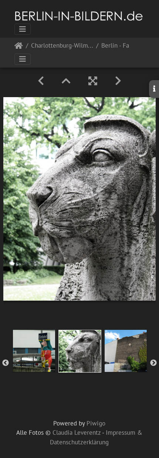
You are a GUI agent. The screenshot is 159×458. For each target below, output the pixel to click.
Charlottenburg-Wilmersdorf (62, 45)
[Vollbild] (93, 81)
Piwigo (96, 423)
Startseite (18, 47)
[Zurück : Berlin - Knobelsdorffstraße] (41, 81)
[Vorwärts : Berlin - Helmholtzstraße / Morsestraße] (118, 81)
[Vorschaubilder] (66, 81)
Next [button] (153, 363)
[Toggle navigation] (22, 29)
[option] (34, 351)
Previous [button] (5, 363)
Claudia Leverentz (77, 432)
